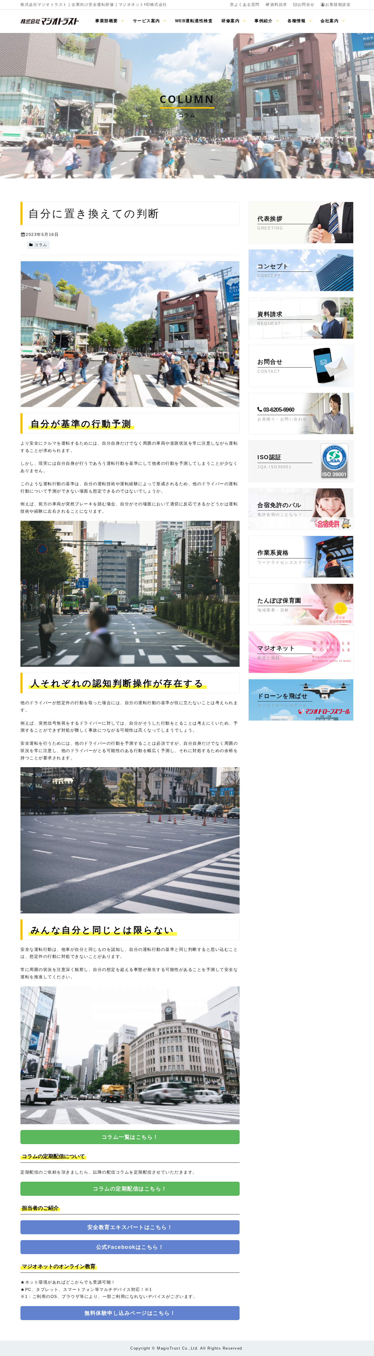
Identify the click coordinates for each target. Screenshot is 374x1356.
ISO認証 (274, 461)
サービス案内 (147, 20)
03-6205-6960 (282, 413)
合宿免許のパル (280, 509)
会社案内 (330, 20)
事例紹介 (264, 20)
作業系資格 (284, 556)
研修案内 (231, 20)
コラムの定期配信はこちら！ (130, 1189)
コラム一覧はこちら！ (130, 1137)
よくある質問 (247, 5)
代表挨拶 (270, 222)
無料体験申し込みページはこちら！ (130, 1313)
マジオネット (276, 652)
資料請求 (278, 5)
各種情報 (297, 20)
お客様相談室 (338, 5)
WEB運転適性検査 (194, 20)
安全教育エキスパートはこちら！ (130, 1227)
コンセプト (273, 270)
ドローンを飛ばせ (282, 700)
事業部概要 (107, 20)
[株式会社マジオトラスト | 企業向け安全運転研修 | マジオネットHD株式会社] (49, 21)
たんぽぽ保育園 (279, 604)
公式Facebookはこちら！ (130, 1247)
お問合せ (306, 5)
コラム (40, 245)
